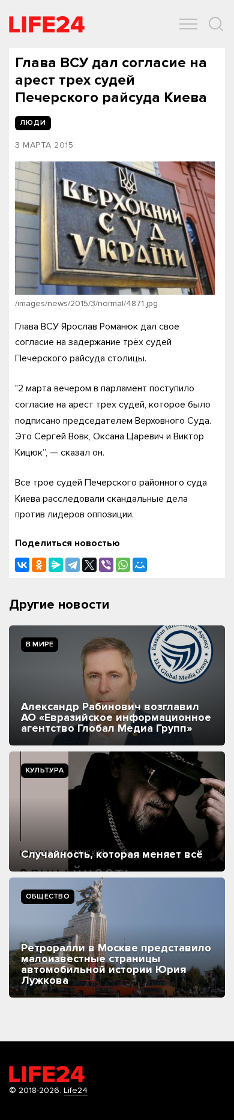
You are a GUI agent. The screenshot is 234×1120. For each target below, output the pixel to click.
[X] (89, 565)
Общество (48, 896)
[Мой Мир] (140, 565)
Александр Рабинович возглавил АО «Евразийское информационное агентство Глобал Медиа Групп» (116, 717)
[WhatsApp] (123, 565)
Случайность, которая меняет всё (112, 854)
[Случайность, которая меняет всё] (117, 811)
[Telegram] (72, 565)
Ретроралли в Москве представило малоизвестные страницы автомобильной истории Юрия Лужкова (116, 964)
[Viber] (106, 565)
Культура (45, 770)
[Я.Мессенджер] (56, 565)
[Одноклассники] (39, 565)
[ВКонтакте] (22, 565)
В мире (39, 644)
